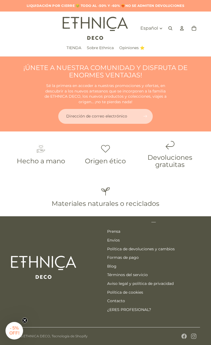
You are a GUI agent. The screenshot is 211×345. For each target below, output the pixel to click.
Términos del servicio (127, 274)
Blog (111, 266)
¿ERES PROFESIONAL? (129, 309)
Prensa (113, 231)
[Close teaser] (24, 320)
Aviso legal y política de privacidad (140, 283)
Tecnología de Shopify (70, 336)
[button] (14, 331)
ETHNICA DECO (36, 336)
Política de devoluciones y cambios (141, 248)
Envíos (113, 240)
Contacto (116, 300)
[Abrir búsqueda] (170, 28)
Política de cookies (125, 292)
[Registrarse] (145, 116)
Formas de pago (123, 257)
